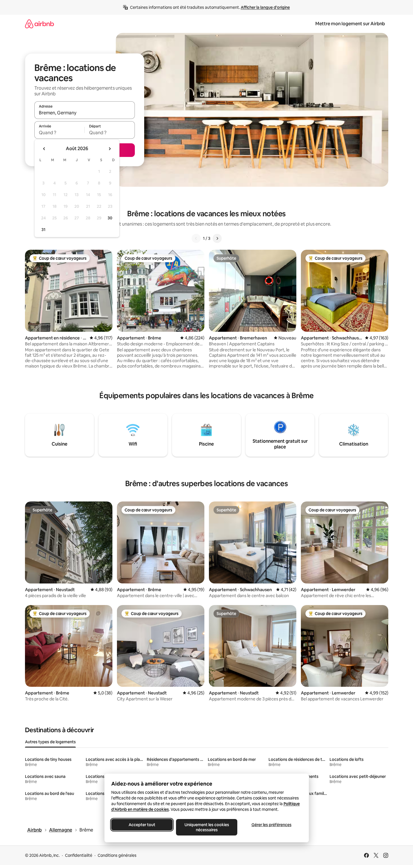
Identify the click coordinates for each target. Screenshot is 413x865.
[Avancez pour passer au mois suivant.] (109, 148)
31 (43, 229)
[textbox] (59, 132)
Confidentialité (78, 855)
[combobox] (84, 112)
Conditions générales (117, 855)
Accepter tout (142, 824)
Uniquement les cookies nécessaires (206, 827)
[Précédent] (196, 238)
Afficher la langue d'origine (265, 7)
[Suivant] (217, 238)
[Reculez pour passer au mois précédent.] (44, 148)
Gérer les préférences (271, 824)
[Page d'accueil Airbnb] (39, 24)
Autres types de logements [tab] (50, 741)
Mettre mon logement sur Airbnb (350, 24)
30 (110, 218)
